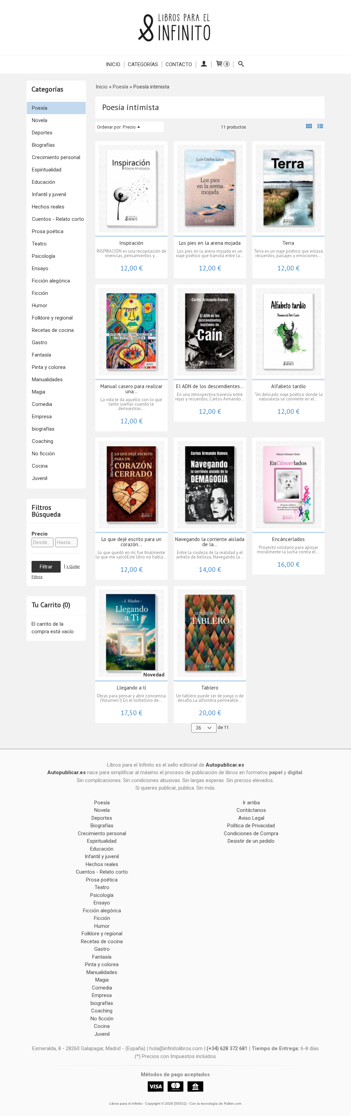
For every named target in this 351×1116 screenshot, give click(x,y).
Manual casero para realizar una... (131, 389)
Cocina (40, 466)
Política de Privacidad (251, 826)
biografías (43, 429)
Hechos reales (48, 207)
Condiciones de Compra (251, 833)
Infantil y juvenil (49, 194)
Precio (40, 534)
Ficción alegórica (51, 281)
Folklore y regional (52, 318)
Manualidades (47, 379)
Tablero (209, 687)
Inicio (113, 64)
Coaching (42, 441)
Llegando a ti (131, 687)
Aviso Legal (251, 818)
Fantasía (41, 355)
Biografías (43, 145)
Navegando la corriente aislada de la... (209, 542)
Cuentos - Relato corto (58, 219)
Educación (43, 182)
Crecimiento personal (56, 157)
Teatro (39, 244)
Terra (288, 243)
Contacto (179, 64)
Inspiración (131, 243)
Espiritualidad (46, 170)
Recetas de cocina (53, 330)
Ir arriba (251, 803)
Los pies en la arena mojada (210, 243)
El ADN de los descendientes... (210, 386)
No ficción (43, 454)
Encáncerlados (288, 539)
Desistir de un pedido (251, 841)
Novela (39, 120)
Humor (39, 305)
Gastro (39, 342)
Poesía (39, 108)
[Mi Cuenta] (203, 64)
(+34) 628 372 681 (227, 1048)
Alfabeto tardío (288, 386)
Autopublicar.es (225, 765)
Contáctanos (251, 810)
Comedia (42, 404)
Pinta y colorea (48, 367)
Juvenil (39, 478)
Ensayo (40, 268)
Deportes (42, 133)
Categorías (143, 64)
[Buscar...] (241, 64)
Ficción (40, 293)
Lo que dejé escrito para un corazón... (131, 542)
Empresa (42, 416)
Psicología (43, 256)
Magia (38, 392)
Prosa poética (47, 231)
